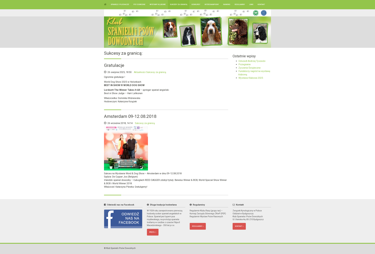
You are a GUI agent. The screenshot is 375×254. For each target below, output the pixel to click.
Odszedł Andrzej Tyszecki (251, 61)
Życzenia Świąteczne (249, 67)
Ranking (226, 4)
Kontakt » (239, 226)
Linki (251, 4)
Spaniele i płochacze (120, 4)
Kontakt (261, 4)
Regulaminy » (197, 226)
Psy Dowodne (139, 4)
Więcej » (152, 232)
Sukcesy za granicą (178, 4)
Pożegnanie (244, 64)
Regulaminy (240, 4)
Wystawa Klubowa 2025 (250, 78)
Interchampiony (212, 4)
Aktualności (140, 72)
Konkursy (196, 4)
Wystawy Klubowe (158, 4)
